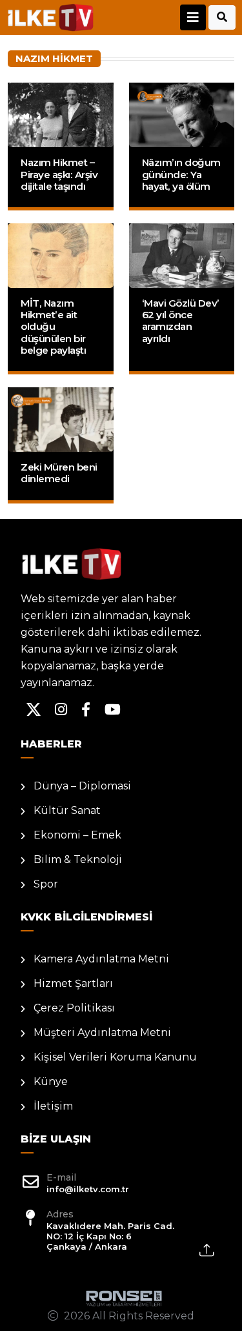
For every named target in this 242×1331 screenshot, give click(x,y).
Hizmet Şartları (73, 983)
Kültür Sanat (67, 810)
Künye (51, 1081)
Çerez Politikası (74, 1008)
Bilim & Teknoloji (78, 859)
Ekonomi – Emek (77, 835)
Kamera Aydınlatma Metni (101, 959)
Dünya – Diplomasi (82, 786)
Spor (46, 884)
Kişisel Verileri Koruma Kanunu (115, 1057)
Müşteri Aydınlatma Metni (102, 1032)
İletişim (53, 1106)
